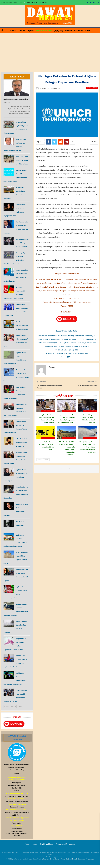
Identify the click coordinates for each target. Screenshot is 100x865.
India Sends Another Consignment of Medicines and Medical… (15, 540)
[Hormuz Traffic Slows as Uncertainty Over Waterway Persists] (9, 606)
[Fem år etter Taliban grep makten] (9, 524)
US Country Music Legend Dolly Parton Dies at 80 (22, 243)
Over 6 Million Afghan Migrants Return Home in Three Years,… (16, 127)
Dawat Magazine (31, 2)
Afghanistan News (48, 411)
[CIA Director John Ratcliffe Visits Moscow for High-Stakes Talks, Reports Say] (9, 224)
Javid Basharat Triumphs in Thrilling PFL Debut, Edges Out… (15, 392)
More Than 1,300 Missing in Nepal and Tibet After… (22, 160)
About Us (45, 859)
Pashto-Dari (43, 2)
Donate (68, 30)
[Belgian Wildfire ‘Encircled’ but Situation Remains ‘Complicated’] (9, 623)
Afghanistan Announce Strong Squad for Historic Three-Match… (16, 310)
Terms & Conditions (78, 859)
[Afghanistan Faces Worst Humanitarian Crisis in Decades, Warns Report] (45, 405)
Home (12, 30)
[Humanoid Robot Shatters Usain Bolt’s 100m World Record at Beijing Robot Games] (9, 372)
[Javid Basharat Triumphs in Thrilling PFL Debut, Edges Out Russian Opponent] (9, 389)
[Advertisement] (50, 51)
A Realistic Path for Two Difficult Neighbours (21, 442)
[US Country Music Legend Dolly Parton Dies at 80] (9, 241)
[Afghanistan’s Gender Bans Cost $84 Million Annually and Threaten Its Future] (9, 472)
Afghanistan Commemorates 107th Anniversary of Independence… (15, 592)
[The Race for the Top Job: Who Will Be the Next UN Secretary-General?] (9, 324)
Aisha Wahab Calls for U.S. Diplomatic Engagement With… (14, 210)
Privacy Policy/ (66, 859)
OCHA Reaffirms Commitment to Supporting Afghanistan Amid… (16, 661)
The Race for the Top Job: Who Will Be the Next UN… (22, 325)
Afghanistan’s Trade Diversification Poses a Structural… (15, 358)
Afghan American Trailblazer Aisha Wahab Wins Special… (16, 510)
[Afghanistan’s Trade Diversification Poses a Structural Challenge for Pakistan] (9, 355)
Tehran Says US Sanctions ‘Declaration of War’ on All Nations (15, 410)
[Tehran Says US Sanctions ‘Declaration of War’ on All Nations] (9, 406)
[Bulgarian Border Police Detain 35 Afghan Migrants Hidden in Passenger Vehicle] (9, 489)
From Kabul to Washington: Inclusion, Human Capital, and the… (15, 145)
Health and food (46, 844)
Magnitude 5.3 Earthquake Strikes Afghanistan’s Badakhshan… (15, 644)
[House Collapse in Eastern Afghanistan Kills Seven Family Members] (87, 405)
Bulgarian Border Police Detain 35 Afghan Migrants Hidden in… (16, 492)
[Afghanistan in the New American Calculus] (17, 88)
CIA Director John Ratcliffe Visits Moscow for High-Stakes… (16, 227)
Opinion (21, 30)
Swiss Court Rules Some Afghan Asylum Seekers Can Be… (16, 558)
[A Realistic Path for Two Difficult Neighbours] (9, 441)
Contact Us (90, 859)
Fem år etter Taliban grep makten (20, 525)
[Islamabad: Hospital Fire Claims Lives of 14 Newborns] (9, 189)
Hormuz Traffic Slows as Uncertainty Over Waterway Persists (16, 609)
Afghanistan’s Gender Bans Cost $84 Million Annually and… (16, 475)
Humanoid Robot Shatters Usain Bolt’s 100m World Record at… (16, 375)
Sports (31, 30)
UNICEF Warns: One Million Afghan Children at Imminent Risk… (16, 175)
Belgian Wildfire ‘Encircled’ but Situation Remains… (15, 627)
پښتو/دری (58, 30)
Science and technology (65, 844)
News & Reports (44, 30)
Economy (78, 30)
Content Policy (55, 859)
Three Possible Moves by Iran (87, 385)
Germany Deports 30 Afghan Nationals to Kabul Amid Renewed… (16, 258)
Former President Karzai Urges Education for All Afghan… (16, 575)
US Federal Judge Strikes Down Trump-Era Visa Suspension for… (15, 458)
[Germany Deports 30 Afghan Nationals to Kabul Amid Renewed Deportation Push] (9, 255)
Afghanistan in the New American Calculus (16, 101)
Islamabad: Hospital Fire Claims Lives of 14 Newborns (16, 193)
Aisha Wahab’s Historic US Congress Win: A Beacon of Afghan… (15, 427)
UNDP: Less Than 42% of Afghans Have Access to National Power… (16, 275)
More (87, 30)
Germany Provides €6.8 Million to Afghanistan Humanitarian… (14, 293)
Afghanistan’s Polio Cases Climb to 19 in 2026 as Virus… (16, 341)
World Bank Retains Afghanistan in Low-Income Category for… (15, 678)
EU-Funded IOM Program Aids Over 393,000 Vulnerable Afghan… (15, 696)
